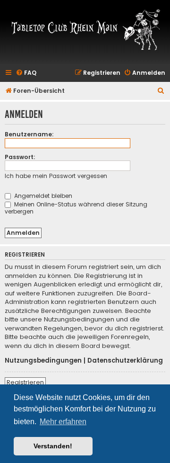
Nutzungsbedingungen (43, 360)
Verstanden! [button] (53, 446)
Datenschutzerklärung (125, 360)
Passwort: (20, 157)
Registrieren (25, 382)
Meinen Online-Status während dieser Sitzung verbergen (76, 207)
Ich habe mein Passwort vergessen (56, 175)
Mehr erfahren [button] (63, 422)
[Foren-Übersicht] (85, 29)
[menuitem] (26, 73)
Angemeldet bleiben (42, 196)
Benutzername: (29, 134)
